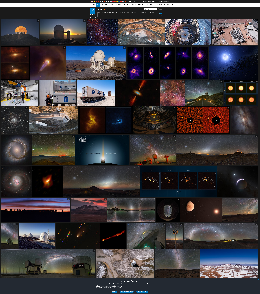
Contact (149, 1)
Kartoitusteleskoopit (134, 16)
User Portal (166, 1)
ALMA (113, 12)
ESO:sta (93, 4)
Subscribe (145, 1)
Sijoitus (160, 13)
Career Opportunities (168, 4)
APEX (116, 12)
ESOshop (112, 4)
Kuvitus (112, 14)
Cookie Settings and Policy (142, 291)
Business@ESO (159, 4)
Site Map (153, 1)
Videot (102, 4)
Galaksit (100, 14)
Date (161, 15)
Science (161, 1)
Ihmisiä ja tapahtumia (137, 14)
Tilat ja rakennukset (147, 14)
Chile (120, 12)
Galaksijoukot (106, 14)
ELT (129, 12)
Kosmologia (125, 12)
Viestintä (146, 4)
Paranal (129, 14)
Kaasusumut (123, 14)
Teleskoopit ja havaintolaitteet (122, 4)
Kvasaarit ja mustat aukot (104, 16)
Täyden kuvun (150, 12)
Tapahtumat (140, 4)
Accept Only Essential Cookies (127, 291)
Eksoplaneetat (142, 12)
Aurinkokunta (114, 16)
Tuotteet (152, 4)
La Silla (117, 14)
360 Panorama (107, 12)
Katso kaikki (100, 12)
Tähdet (126, 16)
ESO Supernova (134, 12)
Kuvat (97, 4)
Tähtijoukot (121, 16)
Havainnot (133, 4)
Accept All (114, 291)
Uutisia (106, 4)
